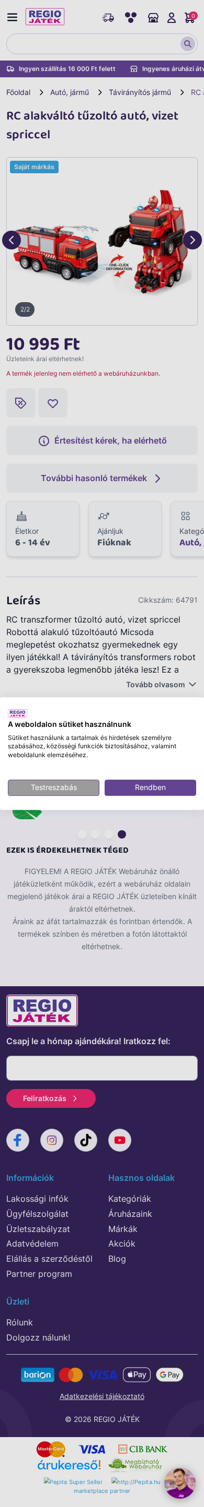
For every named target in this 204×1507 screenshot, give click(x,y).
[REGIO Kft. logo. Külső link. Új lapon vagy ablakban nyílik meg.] (17, 713)
